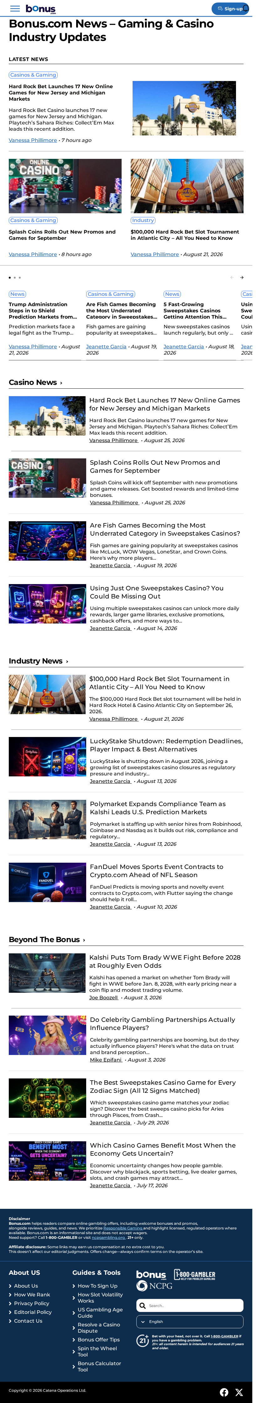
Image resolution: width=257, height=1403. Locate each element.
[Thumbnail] (47, 423)
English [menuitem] (156, 1322)
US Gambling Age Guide (100, 1313)
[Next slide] (242, 277)
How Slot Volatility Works (100, 1298)
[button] (15, 9)
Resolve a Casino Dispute (99, 1328)
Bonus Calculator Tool (99, 1366)
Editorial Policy (33, 1312)
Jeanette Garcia (106, 347)
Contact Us (28, 1321)
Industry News (36, 660)
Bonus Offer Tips (99, 1340)
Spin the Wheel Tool (97, 1351)
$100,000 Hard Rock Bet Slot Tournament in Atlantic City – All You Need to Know (185, 235)
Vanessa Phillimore (33, 140)
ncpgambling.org (109, 1237)
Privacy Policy (31, 1303)
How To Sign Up (98, 1286)
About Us (26, 1286)
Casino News (33, 382)
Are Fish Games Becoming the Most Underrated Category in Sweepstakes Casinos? (121, 310)
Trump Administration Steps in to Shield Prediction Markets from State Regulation (41, 310)
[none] (190, 1321)
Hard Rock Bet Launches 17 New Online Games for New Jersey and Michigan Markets (61, 92)
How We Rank (32, 1295)
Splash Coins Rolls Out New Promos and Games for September (62, 235)
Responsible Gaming (123, 1228)
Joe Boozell (104, 998)
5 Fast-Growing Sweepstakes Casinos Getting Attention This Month (193, 310)
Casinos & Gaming (33, 75)
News (17, 294)
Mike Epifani (106, 1060)
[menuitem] (190, 1321)
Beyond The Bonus (44, 939)
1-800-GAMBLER (224, 1336)
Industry (143, 220)
